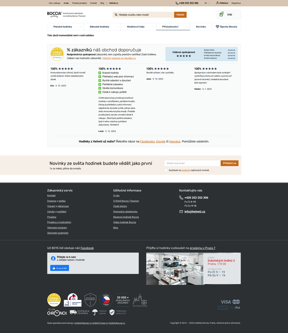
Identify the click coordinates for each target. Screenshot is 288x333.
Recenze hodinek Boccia (126, 217)
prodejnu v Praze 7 (202, 248)
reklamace (63, 206)
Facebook (87, 248)
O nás (116, 195)
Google (160, 141)
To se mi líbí (61, 268)
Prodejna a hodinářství (59, 222)
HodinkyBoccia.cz (116, 323)
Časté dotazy (120, 206)
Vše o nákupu (54, 3)
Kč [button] (206, 3)
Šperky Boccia (228, 26)
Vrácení (51, 206)
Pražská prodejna (79, 3)
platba (62, 201)
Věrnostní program (57, 227)
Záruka (51, 211)
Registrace (236, 3)
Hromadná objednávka (125, 211)
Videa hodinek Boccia (124, 222)
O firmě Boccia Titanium (126, 201)
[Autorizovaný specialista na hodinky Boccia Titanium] (54, 15)
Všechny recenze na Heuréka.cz (119, 58)
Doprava (51, 201)
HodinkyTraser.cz (100, 323)
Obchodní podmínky (58, 233)
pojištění (61, 211)
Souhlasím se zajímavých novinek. (189, 170)
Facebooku (147, 141)
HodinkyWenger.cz (83, 323)
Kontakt (93, 3)
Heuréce (174, 141)
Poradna (51, 217)
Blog (102, 3)
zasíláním (186, 170)
